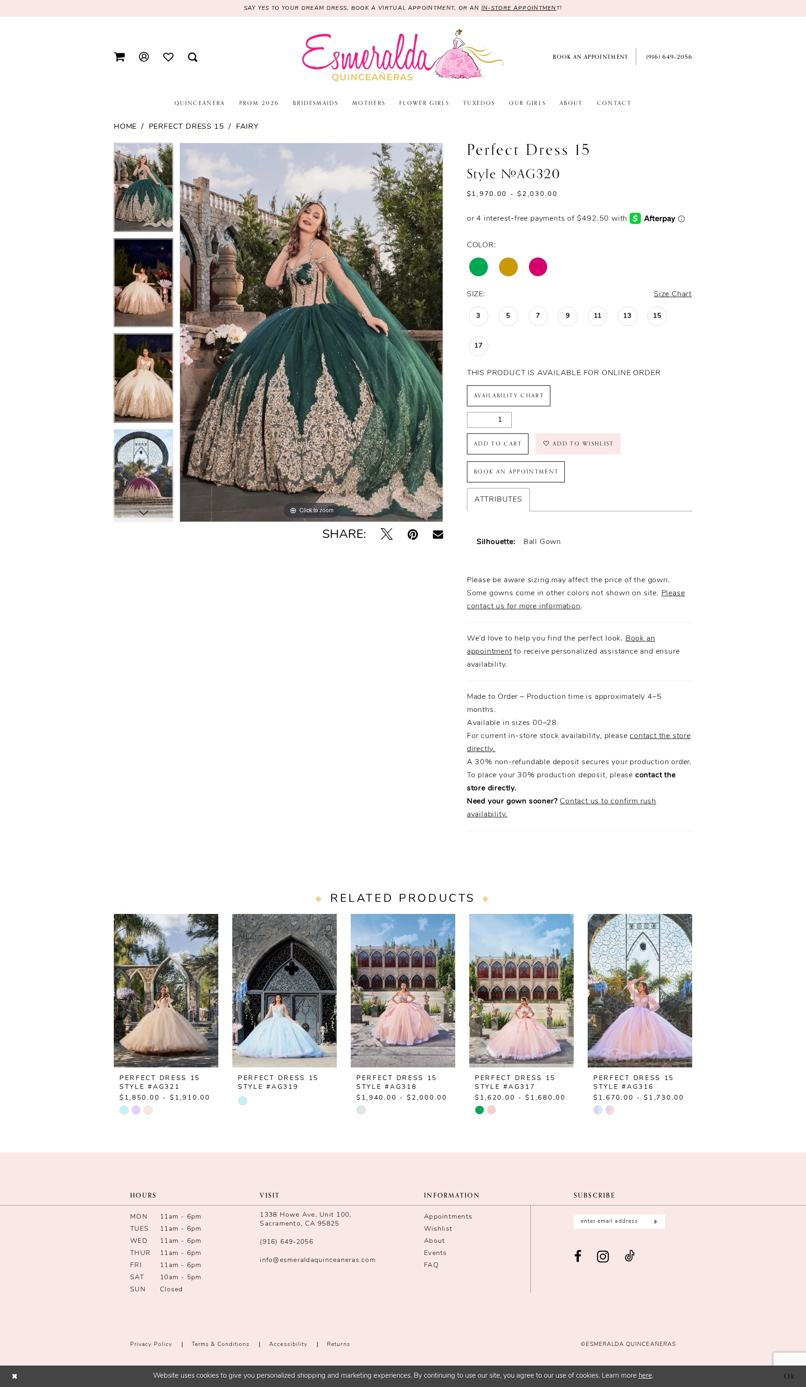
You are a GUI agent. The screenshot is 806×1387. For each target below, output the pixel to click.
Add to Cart (498, 443)
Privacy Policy (151, 1344)
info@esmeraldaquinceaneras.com (318, 1260)
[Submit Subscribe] (654, 1221)
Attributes (498, 499)
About (434, 1241)
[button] (119, 57)
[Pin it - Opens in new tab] (412, 535)
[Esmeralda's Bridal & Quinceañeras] (403, 56)
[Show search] (193, 57)
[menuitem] (119, 57)
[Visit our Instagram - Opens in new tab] (603, 1257)
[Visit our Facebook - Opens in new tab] (578, 1257)
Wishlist (438, 1229)
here (645, 1376)
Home (125, 127)
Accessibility (288, 1344)
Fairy (247, 127)
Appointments (448, 1216)
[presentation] (166, 990)
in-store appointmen (518, 8)
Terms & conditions (221, 1344)
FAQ (431, 1265)
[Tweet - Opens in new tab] (386, 535)
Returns (338, 1344)
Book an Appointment (516, 471)
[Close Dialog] (15, 1376)
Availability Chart (509, 395)
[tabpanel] (143, 190)
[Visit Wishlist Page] (168, 56)
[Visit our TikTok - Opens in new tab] (629, 1257)
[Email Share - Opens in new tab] (438, 535)
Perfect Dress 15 (186, 127)
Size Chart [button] (673, 294)
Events (435, 1253)
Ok (790, 1375)
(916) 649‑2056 (286, 1242)
